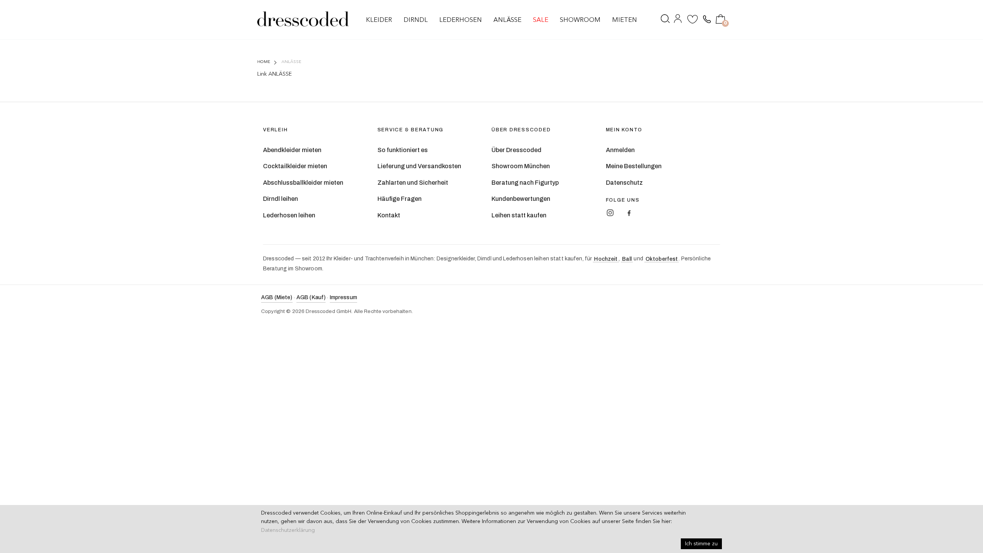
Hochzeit (605, 259)
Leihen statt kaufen (519, 215)
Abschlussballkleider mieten (303, 182)
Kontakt (388, 215)
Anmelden (620, 150)
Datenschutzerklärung (288, 530)
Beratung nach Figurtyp (525, 182)
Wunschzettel (693, 20)
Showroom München (521, 166)
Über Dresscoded (516, 150)
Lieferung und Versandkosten (419, 166)
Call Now (706, 19)
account (678, 20)
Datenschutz (624, 182)
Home (263, 62)
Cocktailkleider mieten (295, 166)
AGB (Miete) (277, 297)
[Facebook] (629, 213)
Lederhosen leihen (289, 215)
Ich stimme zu (701, 543)
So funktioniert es (402, 150)
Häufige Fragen (399, 198)
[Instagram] (610, 213)
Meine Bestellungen (634, 166)
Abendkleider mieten (292, 150)
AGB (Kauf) (311, 297)
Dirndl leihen (280, 198)
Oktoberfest (661, 259)
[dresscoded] (303, 19)
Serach (665, 20)
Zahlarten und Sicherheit (412, 182)
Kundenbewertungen (521, 198)
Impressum (343, 297)
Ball (627, 259)
